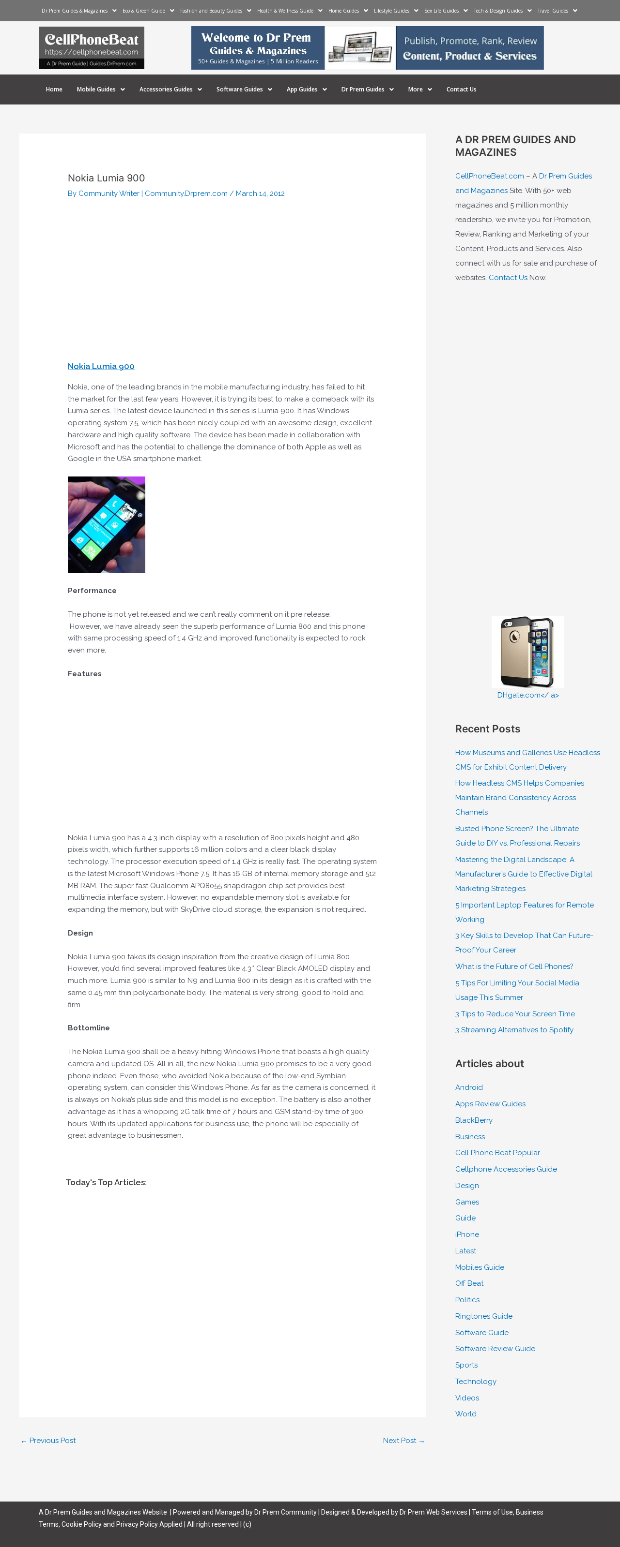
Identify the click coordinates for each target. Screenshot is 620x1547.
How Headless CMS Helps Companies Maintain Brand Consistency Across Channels (519, 798)
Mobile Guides (96, 89)
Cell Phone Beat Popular (497, 1152)
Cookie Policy (82, 1524)
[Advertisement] (223, 281)
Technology (475, 1381)
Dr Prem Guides (363, 89)
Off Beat (469, 1283)
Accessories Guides (166, 89)
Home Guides (343, 10)
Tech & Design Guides (498, 10)
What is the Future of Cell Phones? (514, 966)
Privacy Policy (137, 1524)
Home (54, 89)
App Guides (302, 89)
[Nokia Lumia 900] (106, 524)
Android (469, 1087)
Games (467, 1202)
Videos (467, 1398)
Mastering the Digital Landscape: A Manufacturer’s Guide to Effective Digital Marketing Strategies (523, 874)
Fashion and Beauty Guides (211, 10)
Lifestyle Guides (391, 10)
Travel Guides (553, 10)
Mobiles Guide (479, 1267)
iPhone (467, 1234)
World (466, 1414)
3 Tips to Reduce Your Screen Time (515, 1014)
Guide (465, 1218)
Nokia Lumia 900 (101, 366)
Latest (465, 1251)
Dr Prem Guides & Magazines (75, 10)
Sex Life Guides (441, 10)
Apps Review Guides (490, 1104)
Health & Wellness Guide (285, 10)
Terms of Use (492, 1512)
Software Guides (240, 89)
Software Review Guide (495, 1348)
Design (467, 1185)
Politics (467, 1299)
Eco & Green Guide (144, 10)
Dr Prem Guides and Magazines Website (106, 1512)
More (415, 89)
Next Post (404, 1440)
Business (470, 1136)
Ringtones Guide (483, 1316)
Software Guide (482, 1332)
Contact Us (462, 89)
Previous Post (48, 1440)
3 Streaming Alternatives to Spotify (514, 1030)
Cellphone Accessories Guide (506, 1169)
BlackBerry (474, 1120)
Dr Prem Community (285, 1512)
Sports (466, 1365)
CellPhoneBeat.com (489, 176)
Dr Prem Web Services (433, 1512)
